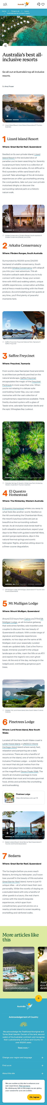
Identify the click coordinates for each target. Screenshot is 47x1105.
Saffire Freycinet (28, 378)
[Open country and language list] (42, 1058)
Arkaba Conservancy (22, 267)
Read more (23, 1047)
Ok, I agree (34, 1097)
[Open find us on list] (42, 1066)
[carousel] (23, 108)
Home (4, 11)
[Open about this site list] (42, 1074)
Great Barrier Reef (11, 881)
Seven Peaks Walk (29, 771)
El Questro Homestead (13, 508)
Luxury (26, 11)
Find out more (24, 1086)
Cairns (27, 618)
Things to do (15, 11)
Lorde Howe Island (11, 743)
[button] (8, 108)
